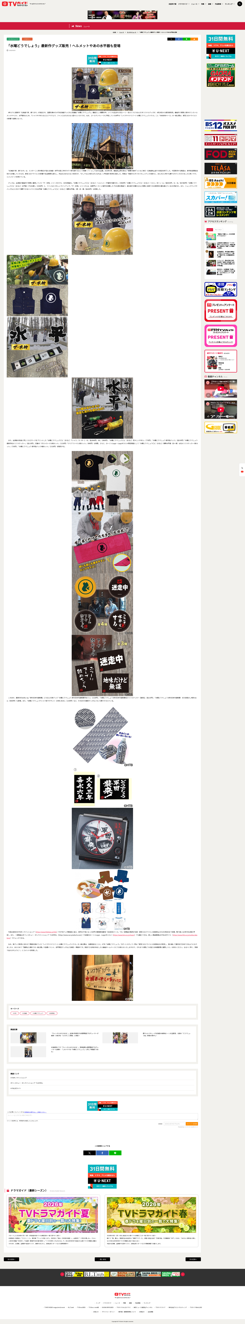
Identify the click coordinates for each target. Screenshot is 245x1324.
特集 (202, 4)
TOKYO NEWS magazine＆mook (54, 1307)
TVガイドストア (160, 1307)
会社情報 (150, 1311)
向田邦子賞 (172, 4)
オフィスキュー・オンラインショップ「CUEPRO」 (27, 1083)
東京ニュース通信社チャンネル (143, 1307)
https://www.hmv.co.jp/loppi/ (123, 935)
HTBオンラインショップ (19, 1078)
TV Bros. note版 (94, 1307)
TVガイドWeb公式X (196, 1307)
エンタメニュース (13, 39)
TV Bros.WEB (81, 1307)
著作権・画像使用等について (127, 1311)
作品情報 (218, 4)
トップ (98, 1303)
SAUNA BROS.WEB (107, 1307)
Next (183, 1274)
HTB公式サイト (16, 1088)
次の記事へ (193, 1259)
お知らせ (96, 1311)
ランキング (229, 4)
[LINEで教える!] (186, 39)
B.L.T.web (71, 1307)
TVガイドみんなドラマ (123, 1307)
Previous (62, 1274)
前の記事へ (11, 1259)
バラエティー (27, 39)
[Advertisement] (221, 103)
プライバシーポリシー (108, 1311)
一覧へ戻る (102, 1259)
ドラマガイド (182, 4)
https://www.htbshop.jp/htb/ (46, 932)
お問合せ (142, 1311)
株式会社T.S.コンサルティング (178, 1307)
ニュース (194, 4)
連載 (209, 4)
